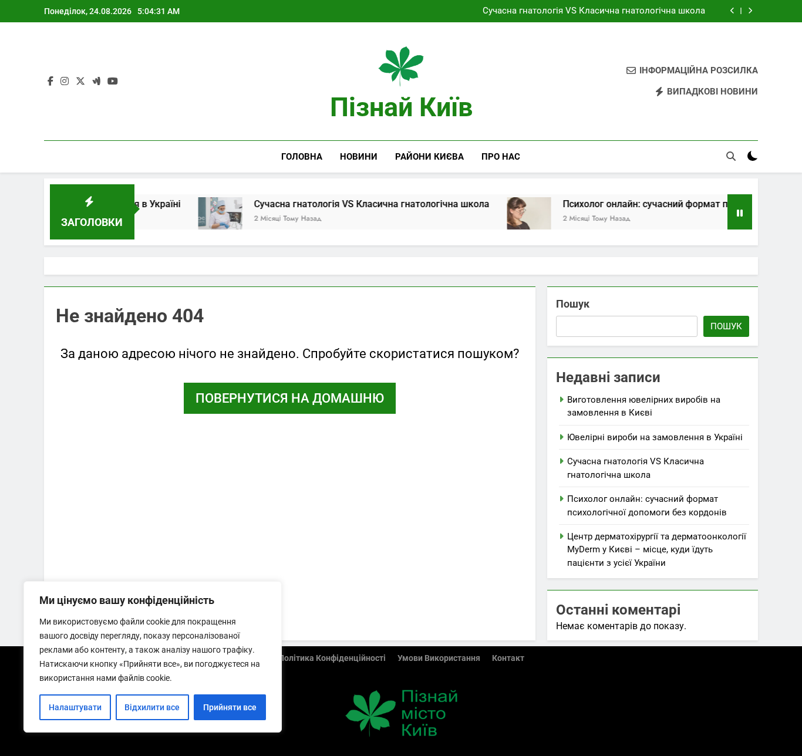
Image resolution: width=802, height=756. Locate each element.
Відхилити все (152, 707)
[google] (96, 82)
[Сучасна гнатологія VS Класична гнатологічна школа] (203, 219)
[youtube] (113, 82)
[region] (152, 657)
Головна (301, 156)
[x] (80, 82)
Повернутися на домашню (290, 398)
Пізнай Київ (401, 107)
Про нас (500, 156)
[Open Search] (731, 156)
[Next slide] (750, 11)
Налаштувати (75, 707)
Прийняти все (230, 707)
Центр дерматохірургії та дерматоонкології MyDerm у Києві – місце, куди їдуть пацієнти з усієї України (656, 549)
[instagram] (64, 82)
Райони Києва (429, 156)
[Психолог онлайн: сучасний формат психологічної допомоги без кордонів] (512, 219)
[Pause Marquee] (739, 212)
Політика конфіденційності (332, 658)
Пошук (572, 304)
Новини (359, 156)
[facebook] (50, 82)
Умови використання (438, 658)
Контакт (508, 658)
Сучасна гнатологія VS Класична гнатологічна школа (594, 11)
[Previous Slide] (732, 11)
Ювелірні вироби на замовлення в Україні (655, 437)
